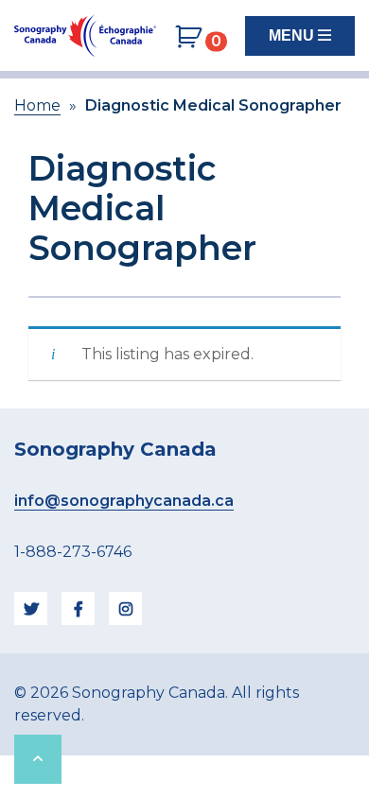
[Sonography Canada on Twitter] (30, 608)
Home (37, 105)
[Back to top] (38, 759)
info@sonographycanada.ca (124, 501)
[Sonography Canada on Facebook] (78, 608)
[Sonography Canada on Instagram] (125, 608)
